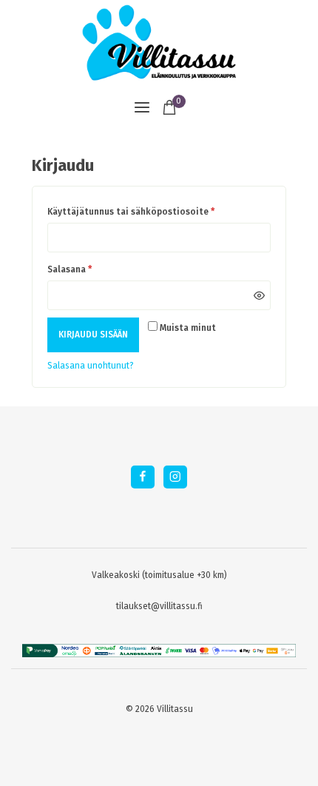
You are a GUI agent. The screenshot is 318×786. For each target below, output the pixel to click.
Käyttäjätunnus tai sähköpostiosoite (133, 209)
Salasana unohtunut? (90, 365)
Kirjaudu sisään (93, 334)
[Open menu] (142, 107)
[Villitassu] (159, 42)
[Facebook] (142, 477)
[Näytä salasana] (259, 295)
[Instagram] (174, 477)
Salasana (72, 267)
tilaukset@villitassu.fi (159, 606)
